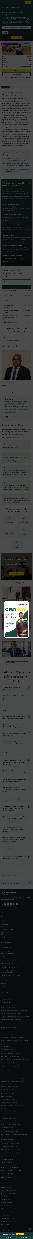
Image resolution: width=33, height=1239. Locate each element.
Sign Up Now (20, 1234)
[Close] (26, 603)
